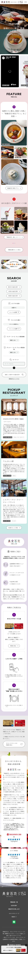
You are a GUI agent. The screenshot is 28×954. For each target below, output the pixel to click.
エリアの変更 (13, 312)
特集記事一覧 (14, 902)
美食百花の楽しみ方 (14, 909)
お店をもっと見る (13, 528)
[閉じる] (26, 945)
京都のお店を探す (13, 296)
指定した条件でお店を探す (12, 374)
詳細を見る (13, 646)
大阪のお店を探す (13, 291)
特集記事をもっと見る (14, 250)
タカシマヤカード (13, 913)
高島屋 (13, 916)
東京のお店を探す (13, 287)
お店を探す (14, 905)
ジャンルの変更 (13, 329)
